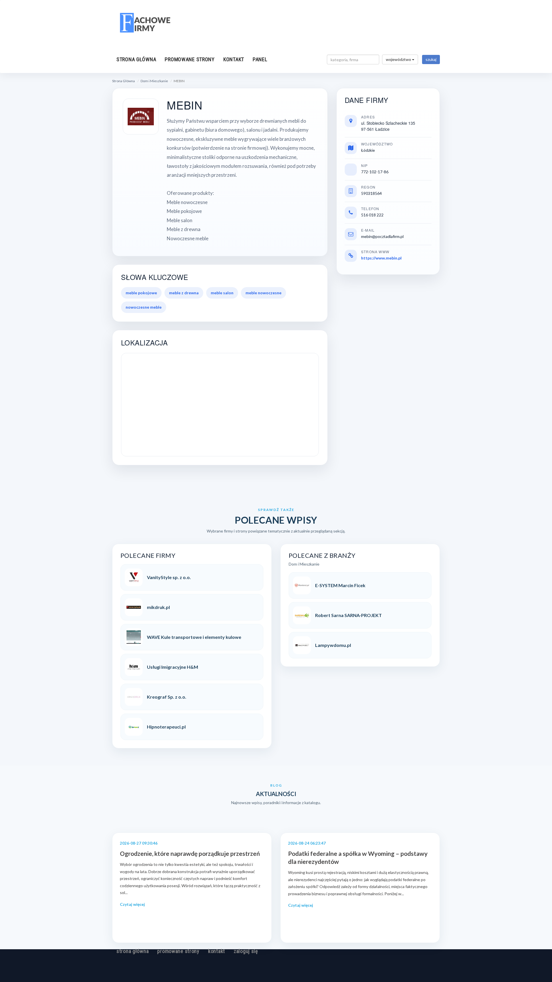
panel (260, 59)
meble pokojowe (141, 292)
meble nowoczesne (263, 292)
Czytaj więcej (132, 904)
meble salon (222, 292)
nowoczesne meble (144, 307)
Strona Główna (123, 81)
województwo (399, 59)
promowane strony (190, 59)
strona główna (136, 59)
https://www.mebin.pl (381, 257)
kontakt (233, 59)
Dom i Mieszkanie (154, 81)
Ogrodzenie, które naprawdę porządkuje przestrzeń (190, 853)
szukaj (430, 59)
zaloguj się (246, 951)
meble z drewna (184, 292)
